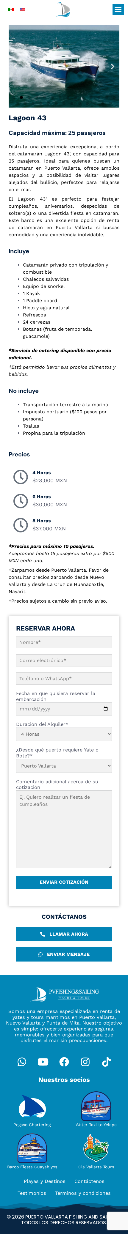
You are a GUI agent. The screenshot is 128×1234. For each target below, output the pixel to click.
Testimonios (32, 1193)
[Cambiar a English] (22, 9)
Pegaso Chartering (32, 1124)
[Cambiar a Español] (11, 9)
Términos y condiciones (83, 1193)
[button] (118, 9)
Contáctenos (89, 1181)
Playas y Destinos (44, 1181)
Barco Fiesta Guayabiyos (32, 1166)
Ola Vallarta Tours (96, 1166)
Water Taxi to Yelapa (96, 1124)
